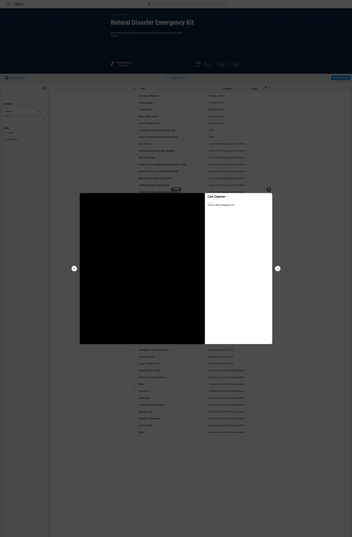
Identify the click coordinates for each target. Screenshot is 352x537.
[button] (74, 268)
